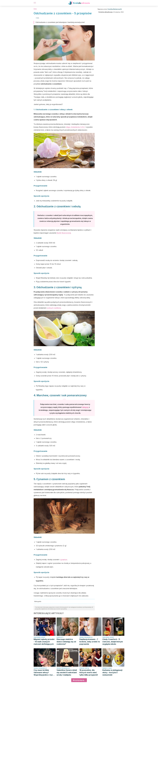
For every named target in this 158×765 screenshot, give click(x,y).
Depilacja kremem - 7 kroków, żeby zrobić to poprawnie (89, 641)
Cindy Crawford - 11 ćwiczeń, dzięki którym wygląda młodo (112, 641)
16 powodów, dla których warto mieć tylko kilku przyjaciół (88, 672)
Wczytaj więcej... (79, 680)
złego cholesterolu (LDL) (75, 127)
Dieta (35, 9)
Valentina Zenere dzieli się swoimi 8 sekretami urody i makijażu (67, 672)
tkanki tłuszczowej (63, 233)
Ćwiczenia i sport (39, 637)
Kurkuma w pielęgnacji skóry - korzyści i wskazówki (112, 672)
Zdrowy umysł (84, 668)
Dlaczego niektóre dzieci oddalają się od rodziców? (66, 641)
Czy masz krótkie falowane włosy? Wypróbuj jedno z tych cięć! (44, 672)
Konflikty (60, 637)
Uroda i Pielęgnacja (85, 637)
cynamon (63, 560)
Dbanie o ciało (107, 668)
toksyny (85, 407)
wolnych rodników (54, 308)
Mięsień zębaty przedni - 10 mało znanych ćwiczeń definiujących (44, 641)
